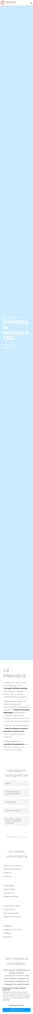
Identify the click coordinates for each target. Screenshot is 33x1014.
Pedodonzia (7, 876)
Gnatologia (7, 933)
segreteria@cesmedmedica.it (14, 976)
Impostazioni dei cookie (16, 1005)
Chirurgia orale (8, 893)
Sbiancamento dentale (11, 913)
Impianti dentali (8, 889)
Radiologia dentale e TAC (12, 930)
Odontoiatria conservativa (12, 917)
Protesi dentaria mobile (11, 906)
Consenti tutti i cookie (16, 1010)
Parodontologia (8, 886)
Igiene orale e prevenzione (12, 865)
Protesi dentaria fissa (10, 896)
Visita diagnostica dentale (12, 869)
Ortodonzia (7, 873)
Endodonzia (7, 926)
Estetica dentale (9, 909)
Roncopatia (7, 937)
